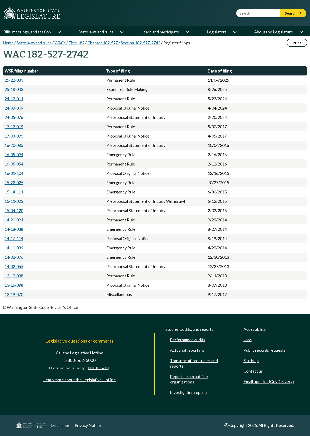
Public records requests (264, 350)
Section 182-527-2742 (140, 42)
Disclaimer (60, 425)
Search (291, 13)
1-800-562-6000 (79, 360)
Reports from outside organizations (189, 379)
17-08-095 (14, 135)
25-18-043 (14, 89)
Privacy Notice (88, 425)
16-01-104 (14, 173)
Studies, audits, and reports (189, 329)
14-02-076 (14, 257)
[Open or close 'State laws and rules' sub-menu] (121, 31)
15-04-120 (14, 210)
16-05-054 (14, 163)
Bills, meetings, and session (27, 31)
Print (297, 42)
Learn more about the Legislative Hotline (79, 379)
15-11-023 (14, 201)
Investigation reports (189, 392)
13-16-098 (14, 285)
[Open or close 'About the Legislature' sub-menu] (301, 31)
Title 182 (76, 42)
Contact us (253, 370)
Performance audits (187, 339)
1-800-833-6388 (98, 368)
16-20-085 (14, 145)
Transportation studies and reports (194, 363)
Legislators (216, 31)
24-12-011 (14, 98)
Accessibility (255, 329)
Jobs (248, 339)
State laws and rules (96, 31)
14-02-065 (14, 266)
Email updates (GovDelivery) (269, 381)
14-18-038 (14, 229)
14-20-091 (14, 219)
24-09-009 (14, 107)
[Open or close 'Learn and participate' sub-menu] (187, 31)
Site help (251, 360)
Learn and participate (160, 31)
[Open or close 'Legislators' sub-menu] (234, 31)
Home (8, 42)
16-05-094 (14, 154)
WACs (60, 42)
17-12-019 (14, 126)
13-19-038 (14, 275)
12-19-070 (14, 294)
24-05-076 (14, 117)
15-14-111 (14, 191)
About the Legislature (273, 31)
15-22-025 (14, 182)
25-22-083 (14, 80)
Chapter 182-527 (102, 42)
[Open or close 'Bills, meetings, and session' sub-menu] (59, 31)
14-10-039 (14, 247)
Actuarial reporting (187, 350)
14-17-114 (14, 238)
